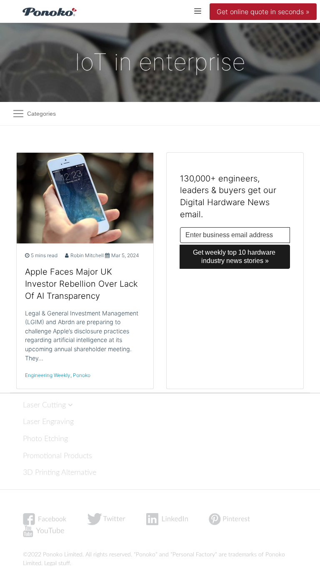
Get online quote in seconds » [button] (263, 11)
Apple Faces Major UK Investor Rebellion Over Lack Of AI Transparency (81, 284)
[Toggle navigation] (197, 10)
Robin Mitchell (87, 255)
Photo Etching (45, 438)
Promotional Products (57, 455)
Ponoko (81, 375)
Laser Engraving (48, 421)
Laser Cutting (45, 405)
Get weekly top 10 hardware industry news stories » (235, 256)
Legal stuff (57, 563)
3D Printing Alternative (59, 472)
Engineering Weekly (47, 375)
